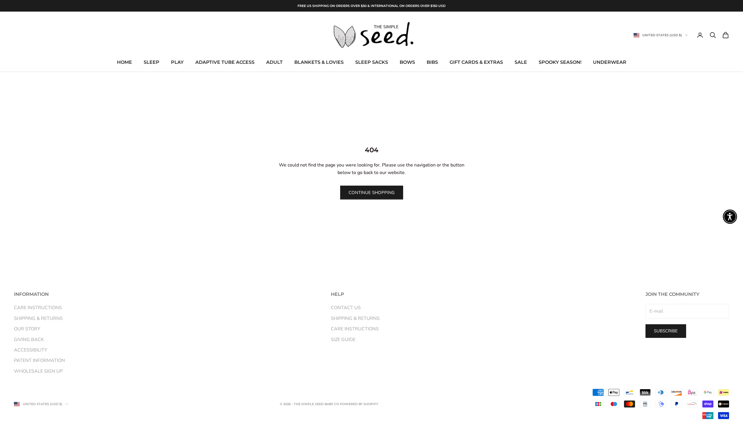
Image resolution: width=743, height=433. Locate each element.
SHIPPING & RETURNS (38, 318)
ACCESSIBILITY (30, 350)
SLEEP (151, 62)
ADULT (274, 62)
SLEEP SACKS (371, 62)
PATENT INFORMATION (39, 360)
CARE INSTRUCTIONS (38, 308)
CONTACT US (346, 308)
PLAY (177, 62)
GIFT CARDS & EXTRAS (476, 62)
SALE (521, 62)
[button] (730, 216)
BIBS (432, 62)
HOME (124, 62)
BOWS (407, 62)
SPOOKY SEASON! (560, 62)
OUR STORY (27, 329)
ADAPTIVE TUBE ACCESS (225, 62)
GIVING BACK (29, 339)
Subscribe (666, 331)
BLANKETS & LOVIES (319, 62)
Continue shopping (372, 192)
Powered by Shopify (359, 404)
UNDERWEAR (609, 62)
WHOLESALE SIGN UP (38, 371)
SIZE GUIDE (343, 339)
